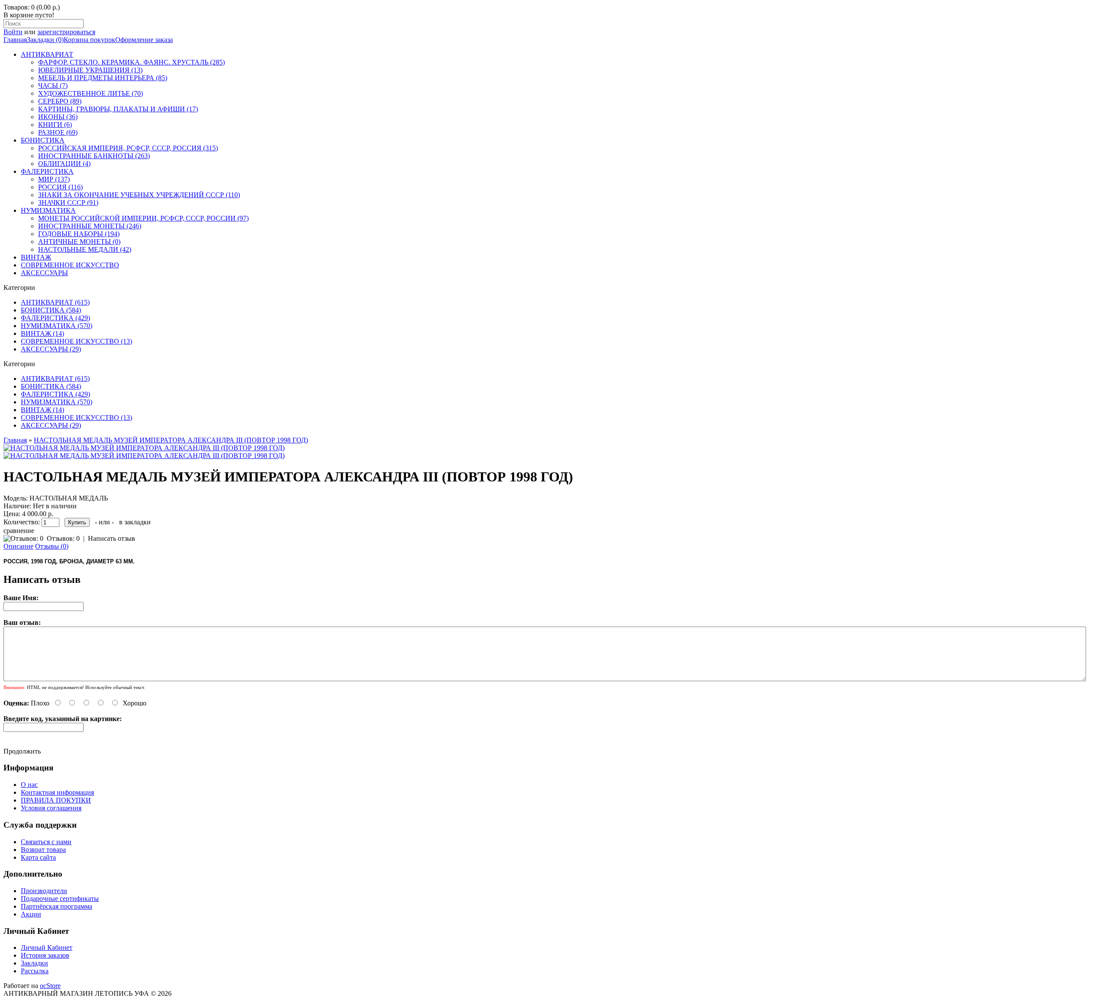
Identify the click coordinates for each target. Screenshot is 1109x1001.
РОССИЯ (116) (60, 187)
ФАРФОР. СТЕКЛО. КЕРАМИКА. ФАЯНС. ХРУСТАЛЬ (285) (131, 62)
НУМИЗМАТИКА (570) (56, 325)
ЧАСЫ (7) (53, 85)
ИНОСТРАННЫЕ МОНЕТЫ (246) (89, 226)
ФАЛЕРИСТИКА (47, 171)
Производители (44, 890)
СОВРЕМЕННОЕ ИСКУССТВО (70, 265)
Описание (18, 546)
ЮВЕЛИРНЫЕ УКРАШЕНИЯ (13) (90, 70)
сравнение (18, 530)
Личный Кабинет (46, 947)
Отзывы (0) (51, 546)
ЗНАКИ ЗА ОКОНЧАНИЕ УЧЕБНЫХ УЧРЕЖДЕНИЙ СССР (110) (139, 194)
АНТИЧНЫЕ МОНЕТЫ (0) (79, 241)
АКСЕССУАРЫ (44, 272)
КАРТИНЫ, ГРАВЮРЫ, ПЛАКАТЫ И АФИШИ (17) (118, 109)
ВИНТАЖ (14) (42, 333)
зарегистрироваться (66, 32)
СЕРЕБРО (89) (59, 101)
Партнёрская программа (56, 906)
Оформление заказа (144, 39)
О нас (29, 784)
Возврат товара (43, 849)
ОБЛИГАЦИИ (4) (64, 163)
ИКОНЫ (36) (58, 116)
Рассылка (35, 971)
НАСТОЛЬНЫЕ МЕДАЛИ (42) (84, 249)
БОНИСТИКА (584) (51, 310)
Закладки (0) (45, 39)
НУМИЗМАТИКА (48, 210)
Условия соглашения (51, 808)
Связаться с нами (46, 841)
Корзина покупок (89, 39)
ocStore (50, 985)
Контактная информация (57, 792)
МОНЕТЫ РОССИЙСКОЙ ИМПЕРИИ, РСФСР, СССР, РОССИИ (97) (143, 218)
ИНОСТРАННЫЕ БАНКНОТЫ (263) (94, 155)
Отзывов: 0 (63, 538)
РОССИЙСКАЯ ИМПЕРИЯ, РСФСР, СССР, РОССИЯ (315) (128, 148)
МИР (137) (54, 179)
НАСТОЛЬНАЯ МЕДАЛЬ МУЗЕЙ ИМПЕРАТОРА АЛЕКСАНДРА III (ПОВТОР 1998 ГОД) (171, 440)
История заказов (45, 955)
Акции (31, 914)
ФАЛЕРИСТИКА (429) (55, 318)
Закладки (34, 963)
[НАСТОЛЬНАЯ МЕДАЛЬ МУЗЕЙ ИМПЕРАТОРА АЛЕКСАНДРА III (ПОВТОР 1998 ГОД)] (144, 448)
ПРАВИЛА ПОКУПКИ (56, 800)
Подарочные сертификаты (60, 898)
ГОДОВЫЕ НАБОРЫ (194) (79, 233)
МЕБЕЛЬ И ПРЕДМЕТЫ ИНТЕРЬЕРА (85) (102, 77)
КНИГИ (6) (55, 124)
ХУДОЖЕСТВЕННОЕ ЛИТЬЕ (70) (90, 93)
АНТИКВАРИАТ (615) (55, 302)
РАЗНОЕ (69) (58, 132)
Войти (13, 32)
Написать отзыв (111, 538)
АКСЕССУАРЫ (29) (51, 349)
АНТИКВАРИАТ (47, 54)
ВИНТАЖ (36, 257)
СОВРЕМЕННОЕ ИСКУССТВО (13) (76, 341)
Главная (15, 39)
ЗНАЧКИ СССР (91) (68, 202)
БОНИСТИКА (43, 140)
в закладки (135, 522)
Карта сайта (38, 857)
